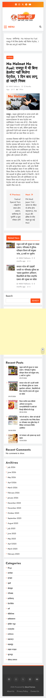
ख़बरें (9, 583)
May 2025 (12, 538)
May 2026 (12, 477)
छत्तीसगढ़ (16, 38)
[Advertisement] (23, 332)
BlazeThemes (30, 687)
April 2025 (12, 543)
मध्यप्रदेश (11, 629)
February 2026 (14, 492)
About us (10, 691)
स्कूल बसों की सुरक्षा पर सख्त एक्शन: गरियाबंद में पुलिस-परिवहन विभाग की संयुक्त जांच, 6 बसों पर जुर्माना (28, 249)
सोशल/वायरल (12, 659)
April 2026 (12, 482)
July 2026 (11, 467)
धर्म (9, 608)
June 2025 (12, 533)
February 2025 (13, 554)
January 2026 (13, 497)
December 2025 (14, 503)
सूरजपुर (10, 654)
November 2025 (14, 508)
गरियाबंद (10, 593)
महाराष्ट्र (11, 639)
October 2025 (13, 513)
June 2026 (12, 472)
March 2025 (12, 548)
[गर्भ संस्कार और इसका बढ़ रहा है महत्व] (13, 442)
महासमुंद (10, 644)
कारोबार (10, 573)
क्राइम (10, 578)
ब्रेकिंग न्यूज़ (12, 624)
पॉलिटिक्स (11, 613)
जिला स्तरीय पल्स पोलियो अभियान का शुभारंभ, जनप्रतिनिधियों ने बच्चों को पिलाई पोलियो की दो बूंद (28, 405)
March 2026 (12, 487)
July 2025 (11, 528)
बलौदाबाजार (11, 618)
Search (9, 295)
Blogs (10, 568)
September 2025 (14, 518)
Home (8, 38)
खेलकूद (10, 588)
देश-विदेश (11, 603)
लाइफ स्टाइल (12, 649)
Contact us (35, 691)
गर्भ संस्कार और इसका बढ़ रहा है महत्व (29, 436)
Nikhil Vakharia (14, 86)
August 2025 (13, 523)
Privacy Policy (22, 691)
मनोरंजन (10, 634)
